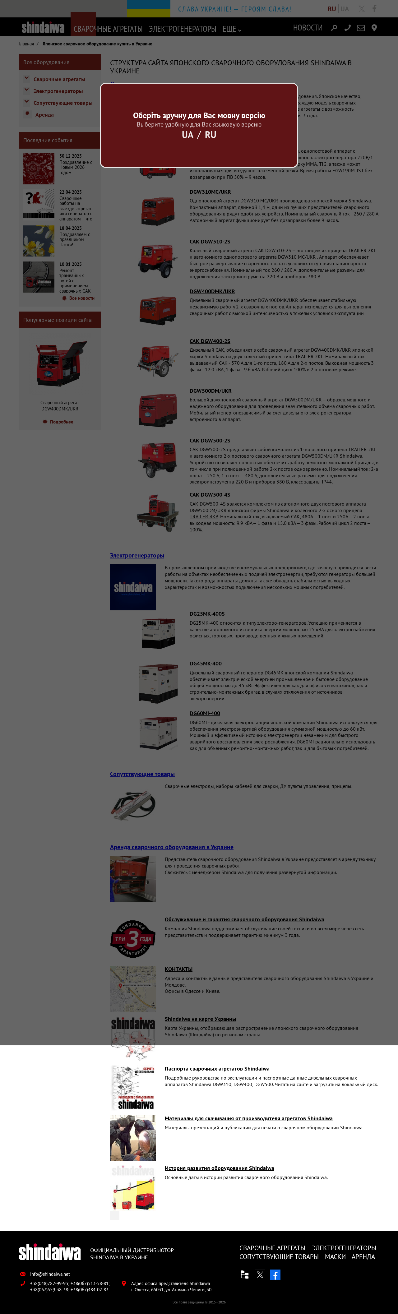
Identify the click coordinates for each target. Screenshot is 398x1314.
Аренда (363, 1256)
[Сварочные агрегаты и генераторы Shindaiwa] (50, 1252)
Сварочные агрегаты (272, 1248)
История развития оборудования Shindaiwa (219, 1168)
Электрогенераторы (344, 1248)
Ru (210, 134)
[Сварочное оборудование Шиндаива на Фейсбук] (275, 1275)
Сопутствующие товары (279, 1256)
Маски (335, 1256)
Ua (187, 134)
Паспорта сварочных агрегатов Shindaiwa (217, 1068)
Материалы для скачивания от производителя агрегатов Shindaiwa (249, 1118)
